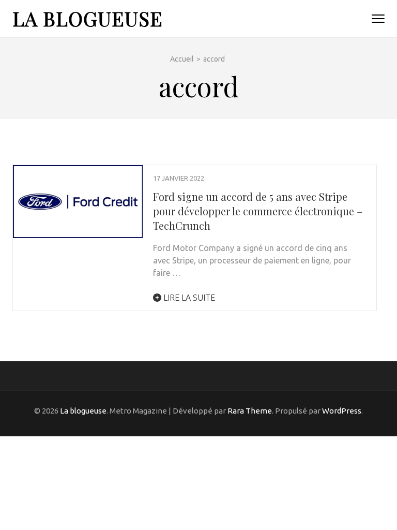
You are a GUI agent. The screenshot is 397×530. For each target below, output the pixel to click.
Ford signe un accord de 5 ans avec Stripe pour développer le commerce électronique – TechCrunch (257, 210)
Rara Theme (249, 410)
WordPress (341, 410)
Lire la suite (188, 297)
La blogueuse (87, 18)
